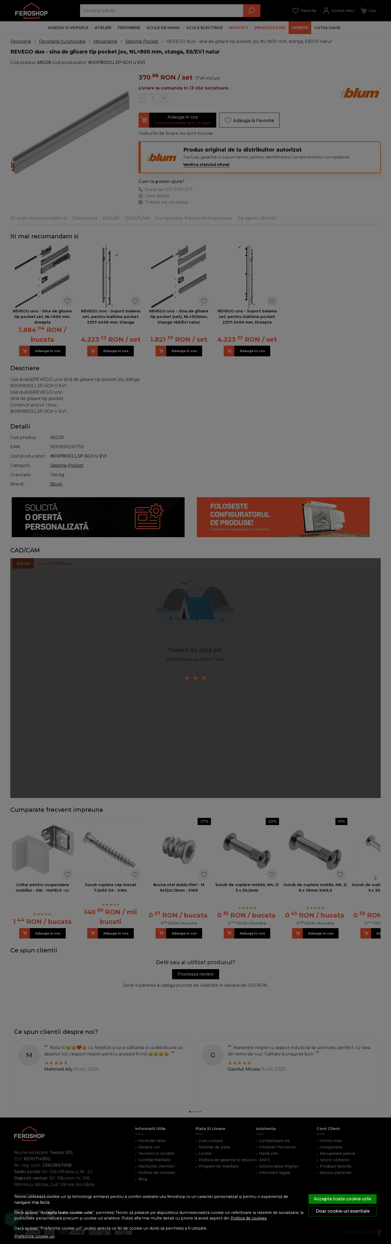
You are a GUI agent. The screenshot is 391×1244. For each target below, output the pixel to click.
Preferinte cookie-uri (34, 1236)
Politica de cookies (249, 1218)
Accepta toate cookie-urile (342, 1198)
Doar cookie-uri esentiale (343, 1211)
